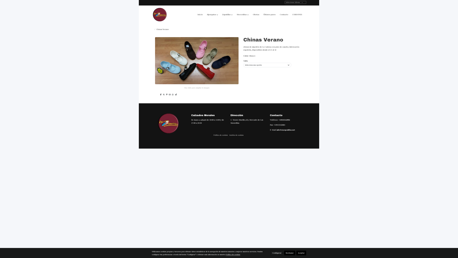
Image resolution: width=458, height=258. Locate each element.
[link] (160, 14)
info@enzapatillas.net (286, 130)
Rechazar (290, 253)
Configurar (276, 253)
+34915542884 (284, 120)
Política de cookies (220, 135)
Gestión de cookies (236, 135)
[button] (212, 14)
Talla (245, 61)
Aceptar (301, 253)
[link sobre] (170, 123)
